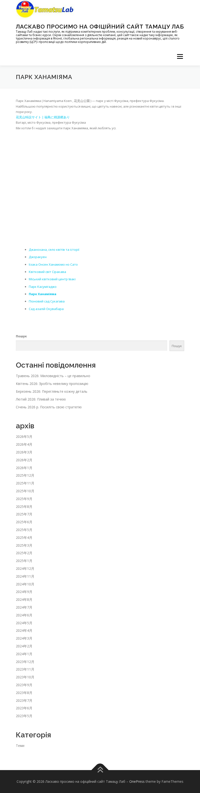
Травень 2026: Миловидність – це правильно (53, 375)
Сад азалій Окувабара (46, 309)
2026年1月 (24, 467)
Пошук (21, 336)
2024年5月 (24, 623)
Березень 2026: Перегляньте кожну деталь (51, 391)
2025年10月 (25, 491)
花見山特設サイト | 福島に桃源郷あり (43, 117)
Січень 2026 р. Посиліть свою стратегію (49, 407)
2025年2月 (24, 553)
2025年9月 (24, 498)
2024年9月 (24, 591)
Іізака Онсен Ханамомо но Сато (53, 264)
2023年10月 (25, 677)
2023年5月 (24, 715)
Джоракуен (38, 257)
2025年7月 (24, 514)
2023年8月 (24, 692)
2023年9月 (24, 685)
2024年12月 (25, 568)
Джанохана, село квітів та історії (54, 249)
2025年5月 (24, 529)
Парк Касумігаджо (43, 286)
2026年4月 (24, 444)
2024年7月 (24, 607)
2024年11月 (25, 576)
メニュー (180, 56)
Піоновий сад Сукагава (47, 301)
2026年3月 (24, 452)
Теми (20, 745)
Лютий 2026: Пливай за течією (41, 399)
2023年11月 (25, 669)
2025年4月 (24, 537)
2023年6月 (24, 708)
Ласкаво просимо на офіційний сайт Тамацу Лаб (100, 26)
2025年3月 (24, 545)
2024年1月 (24, 654)
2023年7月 (24, 700)
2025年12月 (25, 475)
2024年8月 (24, 599)
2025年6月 (24, 522)
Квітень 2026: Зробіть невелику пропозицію (52, 383)
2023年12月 (25, 661)
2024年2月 (24, 646)
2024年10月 (25, 584)
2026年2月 (24, 460)
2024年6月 (24, 615)
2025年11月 (25, 483)
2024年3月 (24, 638)
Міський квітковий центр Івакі (52, 279)
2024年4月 (24, 630)
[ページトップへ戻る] (100, 770)
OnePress (137, 781)
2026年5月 (24, 436)
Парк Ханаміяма (42, 294)
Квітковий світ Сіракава (47, 272)
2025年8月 (24, 506)
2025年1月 (24, 560)
